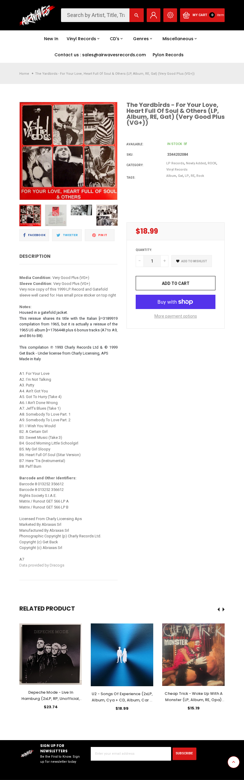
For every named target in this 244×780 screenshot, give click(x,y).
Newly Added (196, 163)
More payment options (175, 316)
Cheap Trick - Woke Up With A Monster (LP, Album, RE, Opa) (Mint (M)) (194, 700)
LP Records (175, 163)
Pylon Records (168, 55)
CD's (114, 39)
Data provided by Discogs (41, 565)
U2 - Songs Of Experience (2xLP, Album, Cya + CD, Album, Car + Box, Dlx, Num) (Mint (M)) (122, 700)
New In (51, 39)
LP (187, 176)
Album (171, 176)
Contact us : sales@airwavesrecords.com (100, 55)
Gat (180, 176)
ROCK (212, 163)
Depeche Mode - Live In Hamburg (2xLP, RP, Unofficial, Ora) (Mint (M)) (50, 698)
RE (193, 176)
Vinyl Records (81, 39)
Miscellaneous (177, 39)
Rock (200, 176)
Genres (141, 39)
